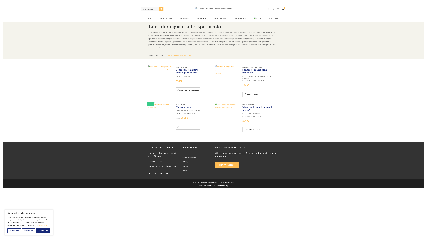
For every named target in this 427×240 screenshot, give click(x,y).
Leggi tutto (252, 94)
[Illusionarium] (160, 106)
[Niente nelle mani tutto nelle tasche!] (227, 106)
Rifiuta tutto (28, 231)
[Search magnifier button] (161, 9)
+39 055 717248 (155, 161)
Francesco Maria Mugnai (252, 67)
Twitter (268, 9)
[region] (28, 223)
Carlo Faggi (180, 105)
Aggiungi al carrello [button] (189, 90)
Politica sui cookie (42, 225)
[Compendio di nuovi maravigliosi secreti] (160, 68)
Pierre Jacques (248, 105)
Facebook (263, 9)
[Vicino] (51, 210)
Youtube (278, 9)
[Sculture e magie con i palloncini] (227, 70)
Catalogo (159, 55)
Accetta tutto (43, 231)
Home (150, 55)
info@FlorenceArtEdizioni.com (162, 166)
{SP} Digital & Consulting (218, 185)
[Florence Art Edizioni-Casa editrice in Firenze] (213, 9)
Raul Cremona (181, 67)
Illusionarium (183, 107)
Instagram (273, 9)
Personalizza (14, 231)
